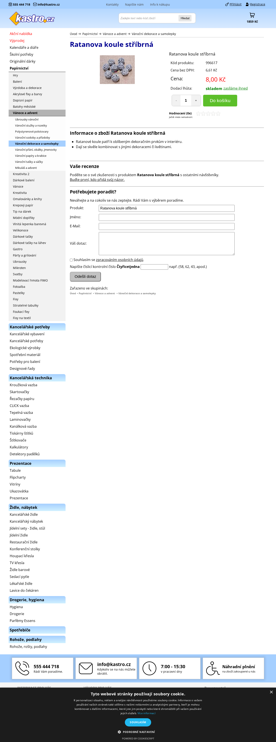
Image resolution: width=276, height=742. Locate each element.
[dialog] (138, 715)
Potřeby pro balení (25, 361)
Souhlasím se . (109, 259)
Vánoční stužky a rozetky (31, 125)
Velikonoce (20, 230)
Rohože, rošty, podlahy (28, 646)
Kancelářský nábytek (26, 521)
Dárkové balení (23, 180)
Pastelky (19, 293)
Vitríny (15, 484)
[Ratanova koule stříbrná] (117, 70)
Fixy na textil (22, 318)
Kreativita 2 (21, 174)
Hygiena (16, 606)
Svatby (17, 274)
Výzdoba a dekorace (27, 88)
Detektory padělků (25, 454)
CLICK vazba (19, 405)
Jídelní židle (19, 535)
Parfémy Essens (22, 620)
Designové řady (22, 368)
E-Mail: (75, 226)
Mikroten (19, 268)
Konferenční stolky (25, 549)
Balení (17, 81)
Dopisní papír (23, 100)
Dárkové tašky (23, 236)
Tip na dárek (22, 211)
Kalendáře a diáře (24, 47)
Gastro (17, 249)
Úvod (73, 34)
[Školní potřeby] (32, 18)
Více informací (146, 713)
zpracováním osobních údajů (119, 259)
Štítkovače (18, 440)
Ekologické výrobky (25, 347)
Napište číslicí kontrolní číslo (93, 266)
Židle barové (20, 569)
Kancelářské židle (24, 514)
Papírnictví (90, 34)
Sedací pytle (19, 576)
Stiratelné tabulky (25, 305)
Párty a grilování (24, 255)
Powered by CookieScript (138, 738)
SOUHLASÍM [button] (138, 722)
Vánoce (18, 186)
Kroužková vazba (23, 385)
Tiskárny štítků (21, 433)
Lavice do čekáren (24, 590)
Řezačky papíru (22, 398)
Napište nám (134, 4)
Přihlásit (236, 4)
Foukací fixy (21, 312)
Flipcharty (18, 477)
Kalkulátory (19, 447)
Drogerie (17, 613)
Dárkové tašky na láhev (29, 243)
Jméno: (75, 217)
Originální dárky (22, 61)
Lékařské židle (21, 583)
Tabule (15, 470)
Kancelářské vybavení (27, 334)
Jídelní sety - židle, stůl (27, 528)
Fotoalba (19, 287)
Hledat (185, 18)
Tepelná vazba (21, 412)
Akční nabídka (21, 33)
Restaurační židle (24, 542)
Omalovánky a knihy (27, 199)
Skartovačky (19, 391)
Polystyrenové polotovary (32, 131)
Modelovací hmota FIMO (30, 280)
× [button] (271, 692)
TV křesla (17, 562)
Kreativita (20, 193)
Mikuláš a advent (26, 168)
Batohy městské (24, 106)
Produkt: (77, 208)
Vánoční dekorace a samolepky (154, 34)
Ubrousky (20, 261)
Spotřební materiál (25, 354)
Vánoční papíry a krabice (30, 156)
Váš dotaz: (78, 243)
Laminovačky (20, 419)
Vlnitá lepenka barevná (29, 224)
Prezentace (19, 498)
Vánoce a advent (115, 34)
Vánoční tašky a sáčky (29, 162)
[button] (138, 732)
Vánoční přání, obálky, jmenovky (36, 150)
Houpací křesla (22, 556)
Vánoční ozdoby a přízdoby (32, 137)
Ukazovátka (19, 491)
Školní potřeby (21, 54)
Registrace (257, 4)
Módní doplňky (23, 218)
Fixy (15, 299)
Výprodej (17, 40)
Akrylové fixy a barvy (27, 94)
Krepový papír (23, 205)
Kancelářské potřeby (26, 341)
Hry (15, 75)
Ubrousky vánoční (26, 119)
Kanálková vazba (23, 426)
